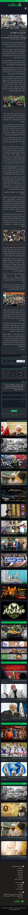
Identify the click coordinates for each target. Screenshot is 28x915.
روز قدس (21, 375)
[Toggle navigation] (25, 8)
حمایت (13, 375)
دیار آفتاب (18, 310)
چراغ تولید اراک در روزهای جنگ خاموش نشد (20, 737)
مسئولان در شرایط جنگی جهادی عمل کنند (14, 435)
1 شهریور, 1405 (4, 759)
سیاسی (19, 868)
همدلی (7, 372)
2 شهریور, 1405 (23, 638)
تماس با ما (18, 889)
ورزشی (19, 877)
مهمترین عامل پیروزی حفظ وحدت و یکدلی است (14, 566)
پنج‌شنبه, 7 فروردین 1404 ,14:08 (16, 39)
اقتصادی (19, 870)
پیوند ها (19, 884)
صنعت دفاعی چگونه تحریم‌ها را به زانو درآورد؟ (14, 501)
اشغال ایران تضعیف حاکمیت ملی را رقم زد (14, 451)
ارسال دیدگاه (14, 411)
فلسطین (21, 372)
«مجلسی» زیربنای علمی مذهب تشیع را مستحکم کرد (14, 484)
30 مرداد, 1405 (4, 701)
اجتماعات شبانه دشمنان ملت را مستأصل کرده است (14, 550)
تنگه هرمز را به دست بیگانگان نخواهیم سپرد (14, 468)
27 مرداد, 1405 (4, 720)
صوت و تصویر (18, 879)
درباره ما (19, 887)
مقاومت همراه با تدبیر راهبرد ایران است (14, 583)
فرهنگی (19, 875)
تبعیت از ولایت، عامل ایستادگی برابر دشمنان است (14, 517)
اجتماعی (19, 873)
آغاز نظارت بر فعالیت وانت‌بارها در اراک (20, 636)
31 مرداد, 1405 (23, 858)
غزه (14, 372)
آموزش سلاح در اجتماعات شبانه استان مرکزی (14, 533)
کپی (20, 361)
